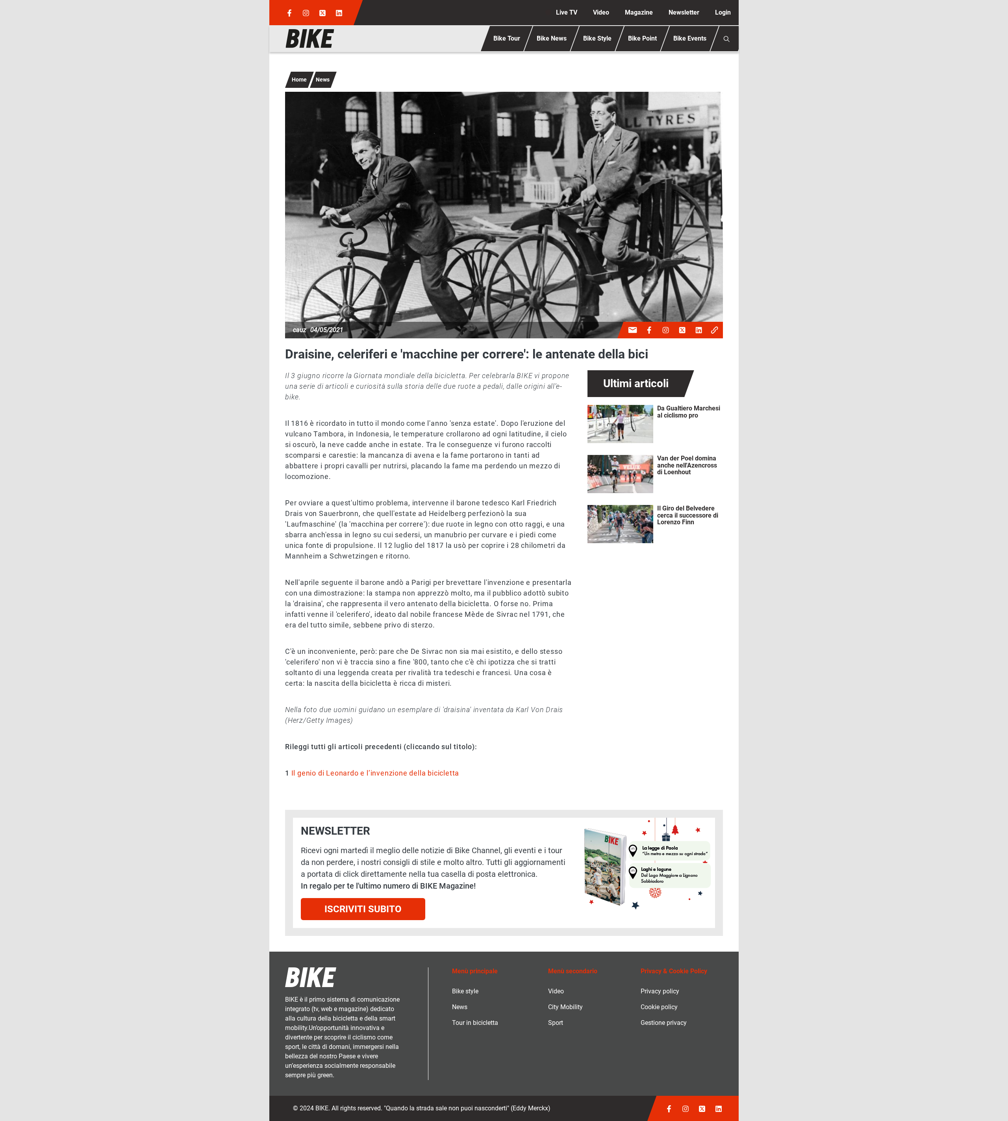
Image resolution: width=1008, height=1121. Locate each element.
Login (723, 12)
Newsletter (684, 12)
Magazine (639, 12)
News (323, 79)
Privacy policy (660, 991)
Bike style (465, 991)
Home (299, 79)
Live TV (566, 12)
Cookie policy (659, 1007)
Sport (555, 1022)
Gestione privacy (664, 1022)
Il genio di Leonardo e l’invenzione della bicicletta (375, 773)
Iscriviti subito (363, 909)
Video (601, 12)
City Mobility (565, 1007)
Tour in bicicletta (475, 1022)
